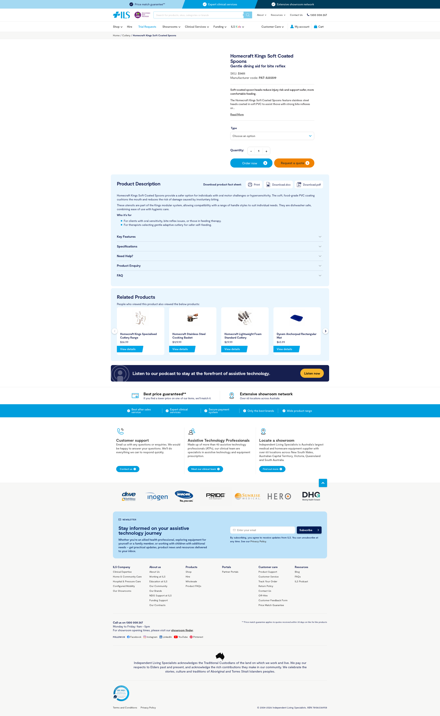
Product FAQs (193, 586)
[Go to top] (323, 483)
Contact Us (296, 14)
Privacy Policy (258, 541)
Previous (114, 331)
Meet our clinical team (203, 468)
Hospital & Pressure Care (127, 581)
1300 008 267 (318, 14)
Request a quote (292, 163)
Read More (237, 114)
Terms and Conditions (125, 707)
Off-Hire (263, 595)
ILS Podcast (301, 581)
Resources (277, 15)
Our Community (158, 586)
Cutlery (126, 35)
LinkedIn (167, 636)
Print (257, 184)
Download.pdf (312, 184)
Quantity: (237, 150)
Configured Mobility (124, 586)
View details (128, 349)
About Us (154, 571)
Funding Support (158, 600)
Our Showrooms (122, 590)
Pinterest (198, 636)
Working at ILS (157, 576)
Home (116, 35)
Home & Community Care (127, 576)
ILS (236, 26)
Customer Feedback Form (273, 600)
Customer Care (271, 26)
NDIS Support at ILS (160, 595)
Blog (297, 571)
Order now (249, 163)
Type (234, 128)
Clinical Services (195, 26)
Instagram (152, 636)
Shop (116, 26)
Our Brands (155, 590)
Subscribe (305, 530)
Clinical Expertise (122, 571)
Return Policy (265, 586)
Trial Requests (147, 26)
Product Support (267, 571)
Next (325, 331)
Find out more (270, 468)
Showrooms (170, 26)
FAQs (298, 576)
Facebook (135, 636)
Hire (129, 26)
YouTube (183, 636)
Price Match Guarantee (271, 605)
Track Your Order (267, 581)
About (260, 15)
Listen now (312, 373)
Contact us (126, 468)
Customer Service (268, 576)
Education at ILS (158, 581)
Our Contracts (157, 605)
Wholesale (191, 581)
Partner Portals (230, 571)
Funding (218, 26)
